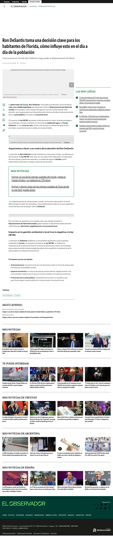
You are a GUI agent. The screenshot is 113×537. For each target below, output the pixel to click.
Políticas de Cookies (9, 533)
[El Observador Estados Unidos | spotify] (101, 508)
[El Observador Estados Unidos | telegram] (105, 508)
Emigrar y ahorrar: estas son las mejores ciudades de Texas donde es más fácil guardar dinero (27, 317)
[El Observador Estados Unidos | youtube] (105, 505)
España (24, 2)
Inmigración (39, 515)
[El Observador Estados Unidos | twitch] (109, 508)
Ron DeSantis (7, 295)
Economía (20, 515)
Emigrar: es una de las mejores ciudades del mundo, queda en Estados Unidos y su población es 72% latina (31, 312)
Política (11, 515)
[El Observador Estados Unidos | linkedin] (97, 508)
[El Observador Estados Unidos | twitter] (94, 505)
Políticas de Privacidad (24, 533)
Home (4, 515)
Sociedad (33, 6)
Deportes (62, 515)
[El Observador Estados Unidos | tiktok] (109, 505)
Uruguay (6, 2)
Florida (25, 105)
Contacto (53, 533)
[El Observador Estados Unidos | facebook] (98, 505)
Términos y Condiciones (41, 533)
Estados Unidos (35, 2)
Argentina (15, 2)
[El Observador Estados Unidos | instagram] (102, 505)
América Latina (51, 515)
